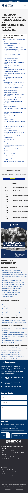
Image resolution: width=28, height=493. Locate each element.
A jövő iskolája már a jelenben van (12, 43)
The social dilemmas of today (11, 58)
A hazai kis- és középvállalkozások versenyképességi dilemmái (12, 55)
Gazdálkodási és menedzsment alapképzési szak (14, 274)
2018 (4, 152)
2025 (4, 41)
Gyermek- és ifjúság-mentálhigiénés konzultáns (14, 334)
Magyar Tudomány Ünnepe (10, 130)
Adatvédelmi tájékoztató (8, 486)
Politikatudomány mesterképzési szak (12, 315)
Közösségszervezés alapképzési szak (11, 280)
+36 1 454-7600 (9, 469)
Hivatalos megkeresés (7, 475)
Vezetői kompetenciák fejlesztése (9, 359)
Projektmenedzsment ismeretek (9, 354)
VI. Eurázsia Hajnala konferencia (12, 71)
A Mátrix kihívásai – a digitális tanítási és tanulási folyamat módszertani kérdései (14, 132)
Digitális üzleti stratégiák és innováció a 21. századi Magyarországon (14, 83)
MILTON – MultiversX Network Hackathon (14, 69)
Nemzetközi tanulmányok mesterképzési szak (14, 313)
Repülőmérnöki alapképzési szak (10, 290)
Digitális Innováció (8, 156)
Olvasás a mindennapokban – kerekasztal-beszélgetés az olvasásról (14, 98)
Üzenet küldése (19, 435)
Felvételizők (5, 473)
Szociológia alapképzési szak (9, 294)
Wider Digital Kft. (19, 489)
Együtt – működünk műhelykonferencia (13, 47)
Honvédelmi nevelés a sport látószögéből (14, 161)
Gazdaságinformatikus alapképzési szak (12, 272)
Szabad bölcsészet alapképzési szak (11, 292)
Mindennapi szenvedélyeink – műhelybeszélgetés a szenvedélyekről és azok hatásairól (14, 94)
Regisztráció (13, 178)
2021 (4, 125)
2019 (4, 141)
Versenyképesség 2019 (9, 143)
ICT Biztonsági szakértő (8, 342)
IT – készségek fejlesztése (19, 348)
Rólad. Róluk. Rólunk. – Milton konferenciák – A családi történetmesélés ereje (15, 50)
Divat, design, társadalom (10, 60)
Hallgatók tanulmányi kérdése (9, 471)
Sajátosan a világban (9, 139)
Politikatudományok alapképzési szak (11, 288)
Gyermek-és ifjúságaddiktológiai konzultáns (13, 332)
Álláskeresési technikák (7, 348)
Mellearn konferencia (9, 119)
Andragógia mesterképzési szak (10, 303)
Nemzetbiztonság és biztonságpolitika (12, 340)
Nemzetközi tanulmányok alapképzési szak (13, 284)
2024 (4, 53)
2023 (4, 81)
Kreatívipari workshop (9, 45)
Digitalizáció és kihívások (10, 106)
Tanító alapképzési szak (8, 296)
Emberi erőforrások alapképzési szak (11, 270)
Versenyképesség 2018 (9, 154)
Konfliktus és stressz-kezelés (8, 350)
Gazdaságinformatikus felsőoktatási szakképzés (14, 320)
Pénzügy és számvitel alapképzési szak (12, 286)
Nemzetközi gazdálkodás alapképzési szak (13, 282)
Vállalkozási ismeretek (19, 356)
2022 (4, 105)
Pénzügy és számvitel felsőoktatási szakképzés (14, 322)
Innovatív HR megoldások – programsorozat (14, 39)
